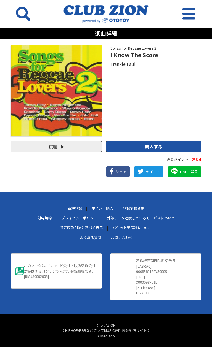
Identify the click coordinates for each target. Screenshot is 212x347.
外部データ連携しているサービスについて (141, 218)
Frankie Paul (123, 64)
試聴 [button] (54, 146)
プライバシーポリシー (79, 218)
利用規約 (44, 218)
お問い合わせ (121, 237)
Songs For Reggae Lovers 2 (133, 48)
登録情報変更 (133, 208)
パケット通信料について (132, 227)
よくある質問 (90, 237)
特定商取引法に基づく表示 (81, 227)
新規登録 (75, 208)
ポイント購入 (102, 208)
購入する (154, 146)
